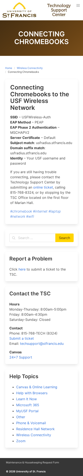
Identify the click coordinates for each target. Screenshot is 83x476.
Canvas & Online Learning (36, 387)
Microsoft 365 (27, 405)
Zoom (21, 441)
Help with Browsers (31, 393)
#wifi (30, 216)
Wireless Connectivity (30, 68)
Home (8, 68)
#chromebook (21, 211)
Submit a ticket (21, 338)
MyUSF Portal (27, 411)
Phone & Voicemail (31, 423)
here (22, 269)
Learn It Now (26, 399)
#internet (40, 211)
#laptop (55, 211)
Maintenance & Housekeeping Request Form (32, 462)
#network (17, 216)
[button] (78, 5)
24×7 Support (20, 357)
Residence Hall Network (35, 429)
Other (20, 417)
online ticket (43, 187)
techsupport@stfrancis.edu (42, 343)
